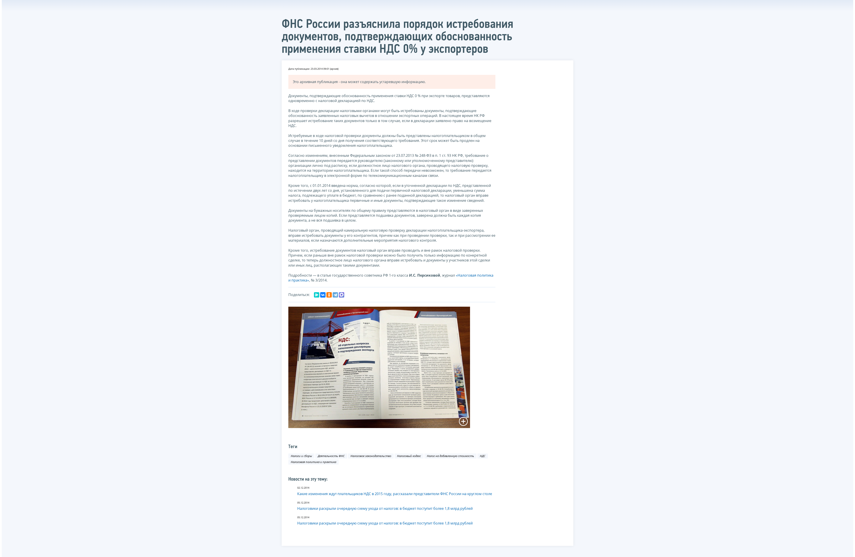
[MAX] (341, 295)
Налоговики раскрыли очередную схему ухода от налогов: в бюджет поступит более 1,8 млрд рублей (385, 508)
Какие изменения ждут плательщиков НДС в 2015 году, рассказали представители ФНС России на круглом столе (394, 493)
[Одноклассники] (329, 295)
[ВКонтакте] (323, 295)
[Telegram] (335, 295)
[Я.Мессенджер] (316, 295)
